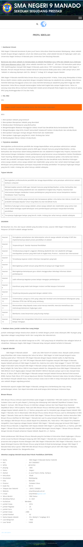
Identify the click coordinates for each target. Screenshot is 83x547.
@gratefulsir (36, 543)
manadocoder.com (52, 543)
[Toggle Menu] (80, 18)
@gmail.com (41, 494)
